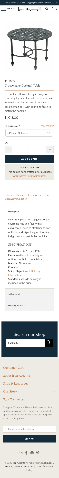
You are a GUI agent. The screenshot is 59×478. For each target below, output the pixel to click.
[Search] (47, 8)
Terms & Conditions (24, 466)
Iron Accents (18, 463)
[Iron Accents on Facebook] (26, 453)
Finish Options (11, 126)
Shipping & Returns (17, 305)
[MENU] (2, 8)
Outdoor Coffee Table (26, 195)
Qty (6, 143)
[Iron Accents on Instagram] (32, 453)
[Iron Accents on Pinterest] (37, 453)
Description (13, 212)
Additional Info (14, 294)
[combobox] (29, 343)
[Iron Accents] (29, 8)
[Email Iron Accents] (20, 453)
